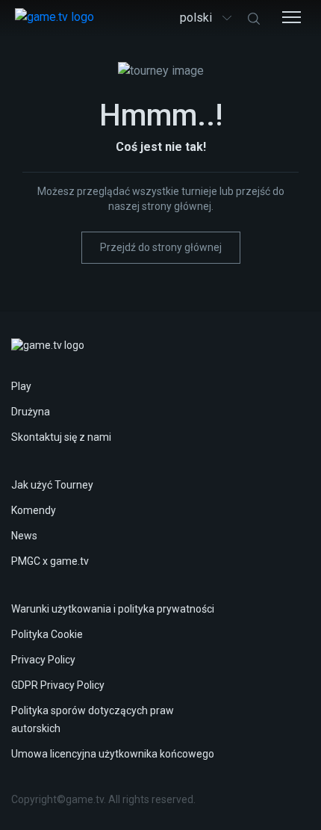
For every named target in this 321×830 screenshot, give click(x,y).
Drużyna (30, 412)
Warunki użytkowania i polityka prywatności (112, 609)
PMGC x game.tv (50, 561)
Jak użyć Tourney (52, 485)
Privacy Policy (43, 660)
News (24, 536)
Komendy (33, 510)
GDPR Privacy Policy (58, 685)
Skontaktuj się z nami (61, 437)
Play (21, 386)
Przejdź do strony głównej (161, 247)
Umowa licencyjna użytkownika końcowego (112, 754)
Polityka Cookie (47, 634)
